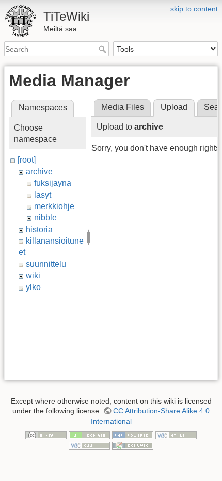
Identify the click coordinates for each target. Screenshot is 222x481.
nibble (45, 217)
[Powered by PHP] (132, 435)
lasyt (42, 194)
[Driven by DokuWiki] (132, 445)
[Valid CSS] (89, 445)
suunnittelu (46, 264)
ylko (33, 287)
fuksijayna (52, 183)
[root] (27, 159)
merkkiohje (54, 206)
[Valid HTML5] (176, 435)
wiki (33, 275)
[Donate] (89, 435)
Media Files (122, 107)
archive (39, 171)
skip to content (194, 9)
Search (103, 49)
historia (39, 229)
